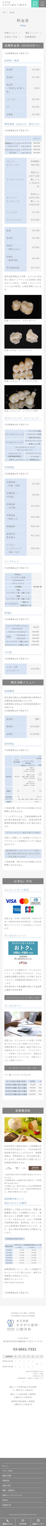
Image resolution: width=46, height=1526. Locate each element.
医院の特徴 (6, 1476)
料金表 (5, 1500)
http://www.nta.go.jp (14, 1282)
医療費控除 (30, 37)
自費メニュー (10, 33)
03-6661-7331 (24, 1349)
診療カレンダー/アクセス (12, 1495)
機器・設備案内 (8, 1490)
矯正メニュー (32, 33)
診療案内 (5, 1480)
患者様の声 (6, 1505)
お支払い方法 (10, 37)
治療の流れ (6, 1485)
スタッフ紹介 (7, 1471)
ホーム (5, 1466)
